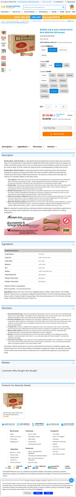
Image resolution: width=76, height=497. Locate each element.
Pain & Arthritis (29, 12)
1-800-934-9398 (46, 2)
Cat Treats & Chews (59, 454)
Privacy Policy (14, 455)
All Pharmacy (43, 12)
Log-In (12, 434)
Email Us (29, 467)
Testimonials (32, 441)
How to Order (32, 434)
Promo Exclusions (15, 462)
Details (70, 115)
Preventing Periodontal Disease (37, 456)
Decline (38, 493)
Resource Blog (32, 462)
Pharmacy (56, 439)
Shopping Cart (14, 441)
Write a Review (44, 39)
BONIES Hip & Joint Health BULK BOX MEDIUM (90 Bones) (13, 414)
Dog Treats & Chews (59, 449)
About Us (13, 452)
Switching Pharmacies (34, 444)
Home (3, 21)
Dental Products (25, 21)
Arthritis (55, 444)
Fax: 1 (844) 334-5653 (40, 467)
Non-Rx (68, 12)
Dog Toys (55, 446)
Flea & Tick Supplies (59, 436)
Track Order (13, 439)
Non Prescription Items (13, 21)
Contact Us (59, 2)
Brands (54, 12)
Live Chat (9, 467)
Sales (73, 12)
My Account (71, 2)
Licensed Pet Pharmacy (54, 467)
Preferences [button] (40, 489)
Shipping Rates (14, 457)
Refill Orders (31, 439)
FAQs (18, 452)
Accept (48, 493)
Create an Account (15, 436)
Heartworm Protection (59, 441)
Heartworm (5, 12)
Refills (62, 12)
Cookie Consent (67, 467)
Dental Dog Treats (36, 21)
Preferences (27, 493)
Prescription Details (34, 436)
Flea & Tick (16, 12)
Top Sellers (56, 434)
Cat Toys (55, 451)
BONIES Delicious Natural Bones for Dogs (54, 21)
